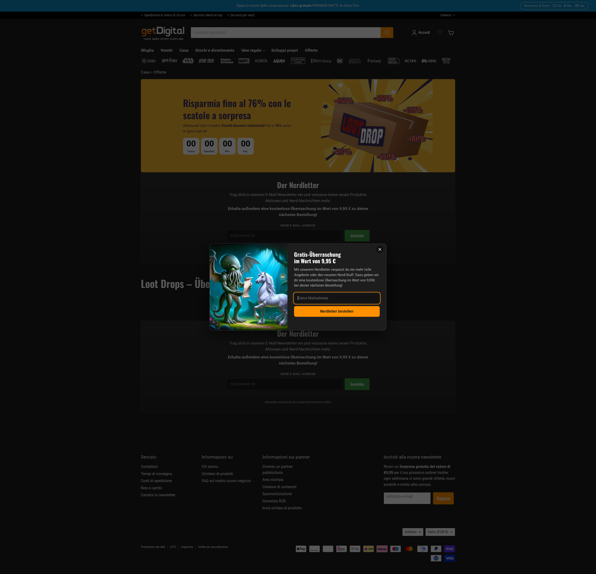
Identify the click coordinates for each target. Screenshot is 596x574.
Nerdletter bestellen (336, 311)
